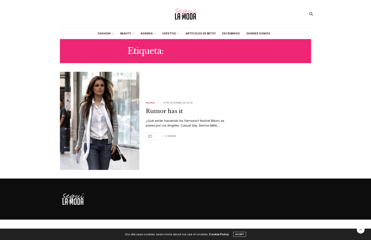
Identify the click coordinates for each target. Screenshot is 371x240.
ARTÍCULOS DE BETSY (201, 33)
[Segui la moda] (185, 13)
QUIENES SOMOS (258, 33)
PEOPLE (150, 103)
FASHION (104, 33)
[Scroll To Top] (361, 230)
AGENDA (147, 33)
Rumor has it (164, 111)
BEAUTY (125, 33)
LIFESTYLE (169, 33)
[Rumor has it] (99, 121)
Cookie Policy (219, 234)
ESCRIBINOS (231, 33)
